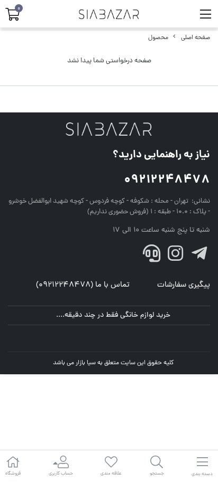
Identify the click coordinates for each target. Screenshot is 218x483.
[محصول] (109, 129)
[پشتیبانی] (152, 257)
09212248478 (167, 180)
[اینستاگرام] (176, 257)
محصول (158, 38)
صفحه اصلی (195, 38)
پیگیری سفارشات (183, 285)
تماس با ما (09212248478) (83, 285)
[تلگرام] (199, 257)
